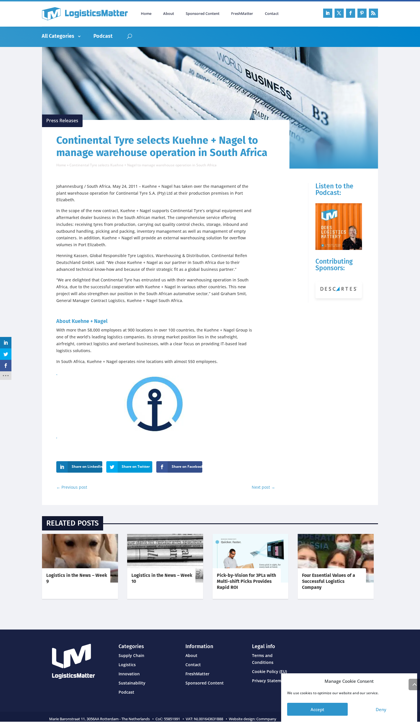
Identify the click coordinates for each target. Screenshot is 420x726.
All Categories (58, 36)
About (168, 13)
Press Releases (62, 120)
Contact (272, 13)
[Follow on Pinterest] (362, 13)
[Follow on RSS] (373, 13)
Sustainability (132, 683)
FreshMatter (242, 13)
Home (146, 13)
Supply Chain (131, 655)
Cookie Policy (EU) (269, 671)
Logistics (127, 664)
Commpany (266, 718)
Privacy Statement (270, 680)
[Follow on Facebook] (350, 13)
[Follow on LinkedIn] (327, 13)
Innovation (129, 673)
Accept (317, 709)
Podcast (103, 36)
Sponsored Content (202, 13)
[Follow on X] (339, 13)
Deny (381, 709)
